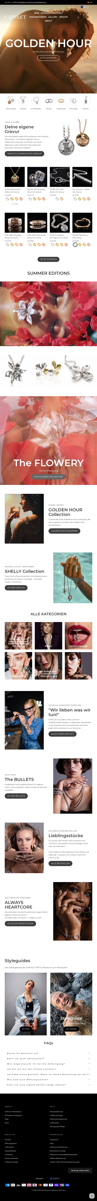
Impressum (54, 1140)
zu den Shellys (16, 588)
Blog (6, 1119)
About (48, 21)
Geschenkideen (37, 17)
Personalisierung (56, 1112)
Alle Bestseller (60, 863)
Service (63, 17)
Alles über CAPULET (62, 734)
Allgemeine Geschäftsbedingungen (64, 1154)
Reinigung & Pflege (57, 1126)
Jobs (51, 1143)
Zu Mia (25, 1029)
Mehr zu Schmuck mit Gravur (24, 153)
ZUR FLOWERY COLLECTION (48, 477)
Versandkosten (10, 1151)
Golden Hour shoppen (64, 531)
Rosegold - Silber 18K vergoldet (21, 199)
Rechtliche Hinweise (58, 1151)
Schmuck (46, 13)
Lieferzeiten (54, 1123)
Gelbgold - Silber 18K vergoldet (12, 199)
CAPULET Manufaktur (13, 1112)
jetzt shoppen (48, 58)
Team (7, 1123)
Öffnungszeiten (11, 1143)
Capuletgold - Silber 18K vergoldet (16, 199)
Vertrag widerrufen (80, 1170)
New (36, 13)
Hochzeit (58, 13)
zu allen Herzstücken (20, 923)
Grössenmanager (11, 1162)
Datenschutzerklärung (58, 1147)
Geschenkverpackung (58, 1119)
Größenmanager (56, 1115)
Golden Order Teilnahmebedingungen (65, 1162)
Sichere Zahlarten (11, 1158)
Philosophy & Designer (13, 1115)
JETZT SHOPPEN (48, 259)
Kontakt (8, 1140)
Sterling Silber (7, 199)
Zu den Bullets (16, 796)
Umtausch (9, 1154)
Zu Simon (71, 1029)
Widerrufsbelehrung (58, 1158)
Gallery (52, 17)
